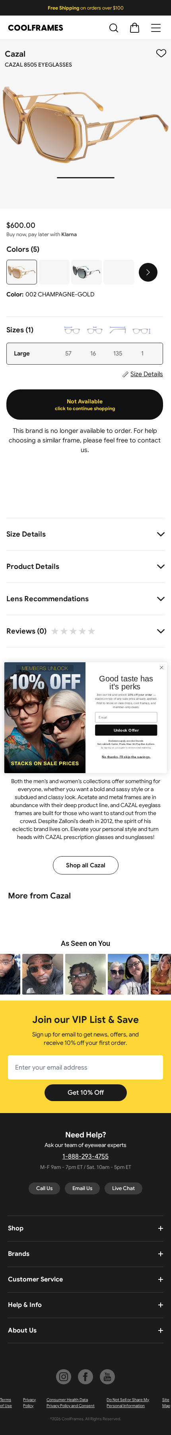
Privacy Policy (29, 1402)
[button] (42, 974)
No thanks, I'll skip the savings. (126, 756)
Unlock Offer (126, 730)
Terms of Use (6, 1402)
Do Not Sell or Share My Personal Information (128, 1402)
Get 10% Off (86, 1093)
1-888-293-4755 (85, 1157)
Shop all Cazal (85, 865)
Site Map (166, 1402)
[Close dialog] (161, 667)
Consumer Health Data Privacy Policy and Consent (71, 1402)
